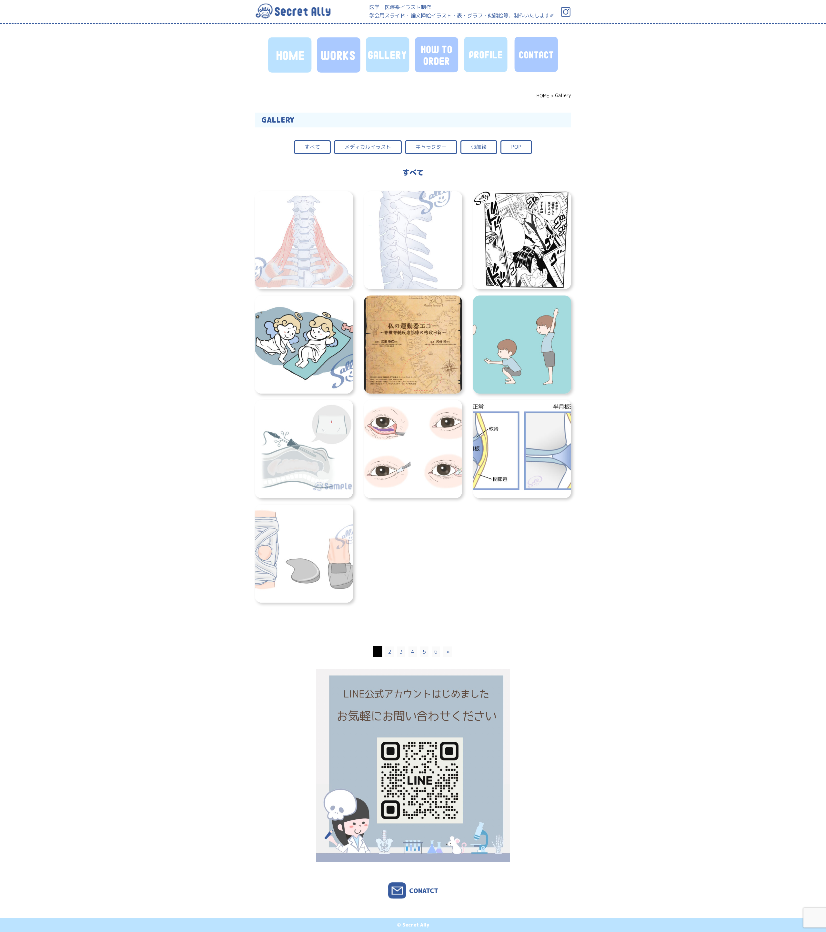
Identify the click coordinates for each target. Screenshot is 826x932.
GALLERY (388, 55)
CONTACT (535, 55)
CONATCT (423, 890)
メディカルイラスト (368, 146)
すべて (312, 146)
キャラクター (431, 146)
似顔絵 (479, 146)
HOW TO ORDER (437, 55)
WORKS (339, 55)
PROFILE (486, 55)
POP (516, 146)
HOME (290, 55)
